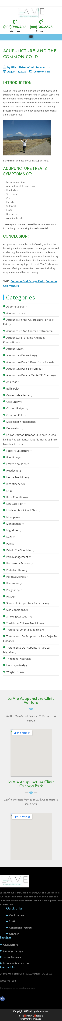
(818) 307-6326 (41, 27)
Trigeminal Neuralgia (18, 658)
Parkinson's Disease (18, 563)
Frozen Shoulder (16, 464)
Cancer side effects (17, 395)
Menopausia (13, 523)
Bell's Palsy (12, 388)
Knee (9, 490)
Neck (9, 537)
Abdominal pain (15, 306)
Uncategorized (15, 665)
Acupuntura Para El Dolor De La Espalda (30, 362)
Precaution (13, 583)
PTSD (9, 596)
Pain (9, 543)
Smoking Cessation (17, 616)
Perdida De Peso (16, 576)
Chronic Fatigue (15, 408)
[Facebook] (2, 998)
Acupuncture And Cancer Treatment (28, 331)
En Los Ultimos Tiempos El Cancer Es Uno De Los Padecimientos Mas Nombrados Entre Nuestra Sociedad (30, 439)
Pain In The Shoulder (18, 550)
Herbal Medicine (16, 477)
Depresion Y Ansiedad (19, 422)
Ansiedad (11, 382)
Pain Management (17, 557)
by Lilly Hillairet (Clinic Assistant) (27, 67)
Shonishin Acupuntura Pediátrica (26, 603)
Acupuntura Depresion (20, 355)
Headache (12, 470)
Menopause (13, 517)
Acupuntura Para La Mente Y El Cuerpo (29, 375)
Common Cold (42, 71)
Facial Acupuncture (17, 451)
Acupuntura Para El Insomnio (23, 368)
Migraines (12, 530)
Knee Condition (15, 497)
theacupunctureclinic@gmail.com (17, 987)
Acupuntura (13, 349)
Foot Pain (12, 457)
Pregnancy (12, 590)
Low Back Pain (14, 504)
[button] (31, 36)
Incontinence (14, 484)
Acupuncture (14, 313)
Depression (13, 428)
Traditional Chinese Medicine (23, 623)
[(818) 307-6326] (41, 21)
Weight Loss (13, 672)
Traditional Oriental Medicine (23, 629)
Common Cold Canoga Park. (27, 281)
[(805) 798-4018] (14, 21)
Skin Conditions (15, 610)
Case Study (13, 402)
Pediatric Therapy (17, 570)
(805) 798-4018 (15, 27)
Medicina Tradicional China (22, 510)
